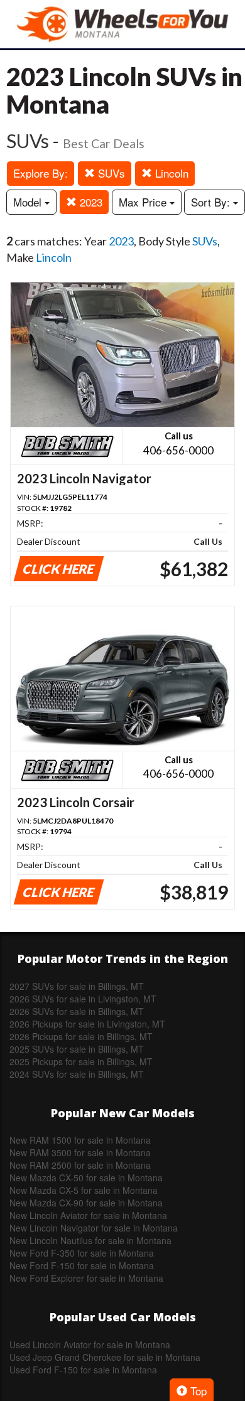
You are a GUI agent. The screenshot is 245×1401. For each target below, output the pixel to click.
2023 (89, 202)
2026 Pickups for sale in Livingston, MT (87, 1023)
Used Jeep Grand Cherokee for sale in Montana (104, 1357)
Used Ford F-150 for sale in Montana (83, 1369)
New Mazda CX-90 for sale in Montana (86, 1202)
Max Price (144, 202)
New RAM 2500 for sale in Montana (80, 1165)
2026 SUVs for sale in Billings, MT (76, 1011)
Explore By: (40, 173)
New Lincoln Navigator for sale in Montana (93, 1227)
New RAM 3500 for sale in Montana (80, 1152)
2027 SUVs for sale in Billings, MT (76, 986)
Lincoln (170, 173)
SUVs (110, 173)
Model (29, 202)
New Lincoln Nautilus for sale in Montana (90, 1240)
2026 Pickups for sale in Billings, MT (81, 1036)
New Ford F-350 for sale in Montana (81, 1253)
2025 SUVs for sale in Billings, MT (76, 1049)
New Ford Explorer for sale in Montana (86, 1278)
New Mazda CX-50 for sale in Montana (86, 1177)
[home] (122, 24)
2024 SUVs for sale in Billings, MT (76, 1074)
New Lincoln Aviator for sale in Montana (88, 1215)
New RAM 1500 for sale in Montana (80, 1140)
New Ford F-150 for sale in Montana (81, 1265)
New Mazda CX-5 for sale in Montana (83, 1190)
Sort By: (212, 202)
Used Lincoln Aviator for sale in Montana (89, 1344)
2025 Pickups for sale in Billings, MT (81, 1061)
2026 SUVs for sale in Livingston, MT (82, 998)
